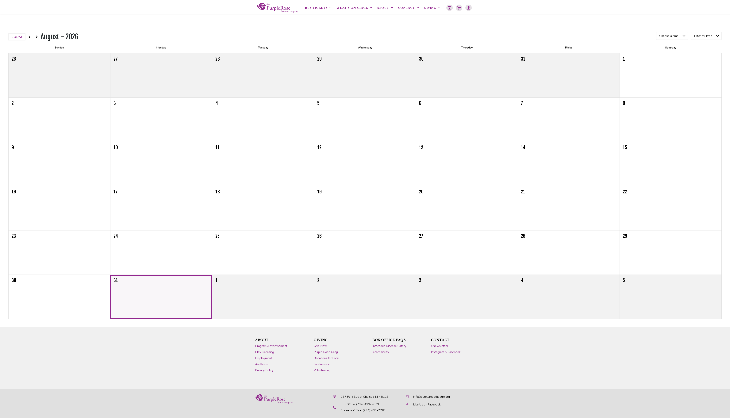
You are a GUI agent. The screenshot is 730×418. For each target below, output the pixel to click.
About (262, 340)
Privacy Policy (264, 370)
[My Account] (468, 8)
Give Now (320, 346)
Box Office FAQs (389, 340)
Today (17, 37)
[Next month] (37, 37)
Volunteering (322, 370)
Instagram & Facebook (446, 352)
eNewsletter (439, 346)
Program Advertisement (271, 346)
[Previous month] (29, 37)
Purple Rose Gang (326, 352)
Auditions (261, 364)
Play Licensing (264, 352)
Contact (440, 340)
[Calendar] (449, 8)
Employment (263, 358)
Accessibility (380, 352)
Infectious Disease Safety (389, 346)
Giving (321, 340)
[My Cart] (459, 8)
